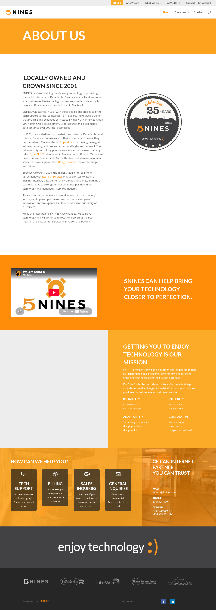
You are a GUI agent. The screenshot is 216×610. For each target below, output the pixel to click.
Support (190, 3)
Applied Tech (67, 142)
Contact (199, 12)
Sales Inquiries (86, 486)
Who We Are (132, 3)
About (166, 12)
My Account (204, 3)
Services (180, 12)
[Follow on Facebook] (163, 601)
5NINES (117, 3)
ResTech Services (52, 176)
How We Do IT (172, 3)
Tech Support (24, 486)
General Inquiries (118, 486)
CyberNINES (37, 154)
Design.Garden (67, 162)
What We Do (152, 3)
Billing (55, 483)
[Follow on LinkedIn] (172, 601)
